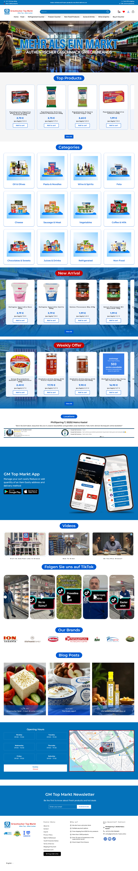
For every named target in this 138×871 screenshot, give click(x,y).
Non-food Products (72, 17)
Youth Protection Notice (51, 841)
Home (16, 17)
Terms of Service (49, 843)
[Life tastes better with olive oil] (113, 689)
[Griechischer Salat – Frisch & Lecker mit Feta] (25, 689)
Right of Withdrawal (50, 838)
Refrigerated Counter (36, 17)
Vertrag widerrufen (52, 854)
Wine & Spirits (104, 17)
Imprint (46, 832)
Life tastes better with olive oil (113, 711)
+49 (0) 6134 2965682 (112, 831)
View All (69, 136)
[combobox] (75, 12)
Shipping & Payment (50, 846)
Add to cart (20, 125)
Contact (46, 829)
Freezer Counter (54, 17)
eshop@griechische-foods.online (115, 834)
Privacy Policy (48, 835)
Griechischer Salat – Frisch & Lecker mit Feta (25, 711)
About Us (46, 826)
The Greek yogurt (69, 711)
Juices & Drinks (89, 17)
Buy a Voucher (118, 17)
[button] (25, 544)
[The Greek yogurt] (69, 689)
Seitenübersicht (49, 849)
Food (22, 17)
